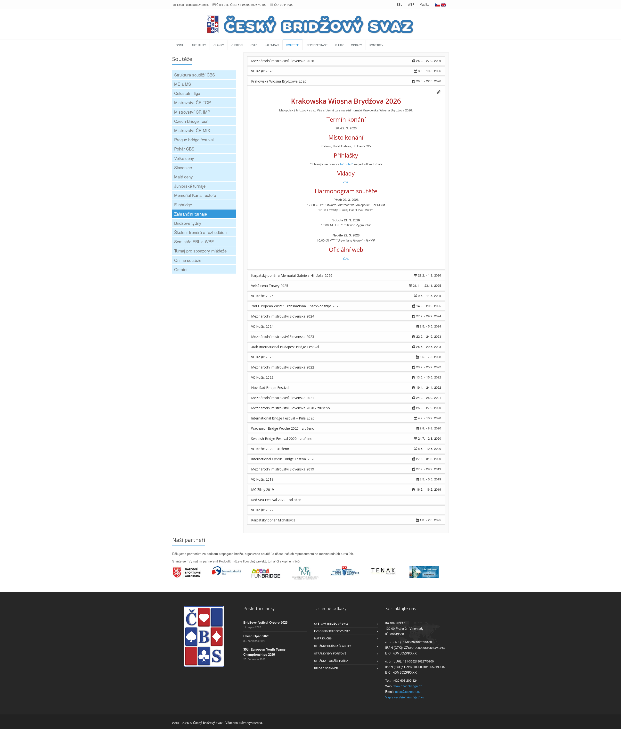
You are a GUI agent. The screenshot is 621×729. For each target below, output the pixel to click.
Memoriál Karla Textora (195, 195)
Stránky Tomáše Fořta (331, 660)
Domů (180, 45)
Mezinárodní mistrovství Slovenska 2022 (282, 367)
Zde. (346, 182)
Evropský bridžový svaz (332, 631)
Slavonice (183, 167)
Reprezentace (316, 45)
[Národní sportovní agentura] (192, 572)
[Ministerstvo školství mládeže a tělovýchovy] (310, 573)
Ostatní (181, 269)
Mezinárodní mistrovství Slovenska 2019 (282, 469)
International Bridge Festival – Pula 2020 (282, 418)
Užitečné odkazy (330, 608)
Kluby (339, 45)
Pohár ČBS (184, 149)
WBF (411, 4)
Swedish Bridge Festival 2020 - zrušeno (281, 438)
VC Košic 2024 (262, 326)
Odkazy (356, 45)
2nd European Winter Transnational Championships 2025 (295, 306)
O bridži (237, 45)
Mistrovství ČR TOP (192, 102)
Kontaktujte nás (400, 608)
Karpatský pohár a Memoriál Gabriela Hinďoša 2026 (291, 275)
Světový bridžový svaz (331, 623)
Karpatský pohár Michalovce (273, 520)
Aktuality (199, 45)
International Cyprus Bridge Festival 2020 (283, 459)
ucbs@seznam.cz (197, 4)
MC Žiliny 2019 (262, 489)
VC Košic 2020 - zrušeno (270, 448)
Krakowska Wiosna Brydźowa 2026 (278, 81)
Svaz (254, 45)
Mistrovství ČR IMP (192, 112)
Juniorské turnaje (189, 186)
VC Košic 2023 (262, 357)
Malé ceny (183, 177)
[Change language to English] (443, 4)
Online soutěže (187, 260)
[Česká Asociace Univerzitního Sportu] (350, 571)
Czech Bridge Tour (191, 121)
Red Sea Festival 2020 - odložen (276, 499)
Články (218, 45)
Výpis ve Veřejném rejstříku (404, 697)
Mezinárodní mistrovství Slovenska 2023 (282, 336)
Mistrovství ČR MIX (192, 130)
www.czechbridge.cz (407, 686)
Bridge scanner (326, 668)
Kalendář (272, 45)
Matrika (424, 4)
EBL (399, 4)
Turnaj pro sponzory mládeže (200, 251)
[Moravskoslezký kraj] (231, 570)
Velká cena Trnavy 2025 (269, 285)
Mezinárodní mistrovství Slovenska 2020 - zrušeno (290, 408)
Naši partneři (188, 539)
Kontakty (376, 45)
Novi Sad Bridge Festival (270, 387)
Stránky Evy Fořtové (330, 653)
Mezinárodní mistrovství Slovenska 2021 (282, 397)
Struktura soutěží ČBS (194, 75)
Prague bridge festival (194, 139)
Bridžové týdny (187, 223)
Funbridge (183, 204)
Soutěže (292, 45)
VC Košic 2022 (262, 377)
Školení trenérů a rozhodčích (200, 232)
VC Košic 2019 (262, 479)
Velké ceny (184, 158)
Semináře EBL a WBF (194, 241)
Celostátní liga (187, 93)
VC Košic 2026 (262, 71)
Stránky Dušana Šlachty (332, 646)
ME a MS (182, 84)
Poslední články (259, 608)
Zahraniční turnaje (190, 214)
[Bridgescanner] (429, 572)
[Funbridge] (271, 573)
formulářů (346, 164)
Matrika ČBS (323, 638)
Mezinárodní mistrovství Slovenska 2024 (282, 316)
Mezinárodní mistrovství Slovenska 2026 (282, 61)
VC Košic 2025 (262, 295)
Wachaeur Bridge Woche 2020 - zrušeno (282, 428)
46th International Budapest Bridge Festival (285, 346)
